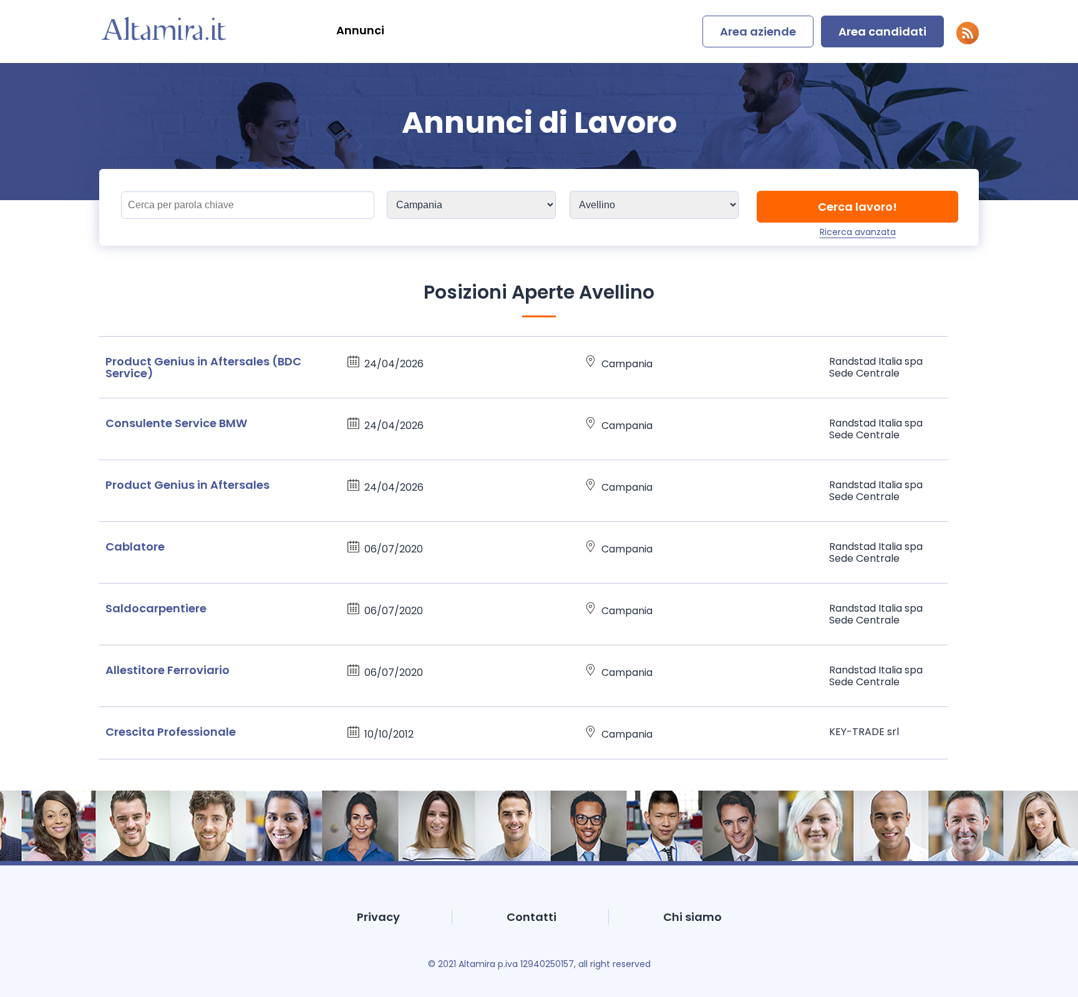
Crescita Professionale (170, 731)
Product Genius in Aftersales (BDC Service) (203, 367)
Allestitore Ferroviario (167, 670)
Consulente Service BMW (176, 423)
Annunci (360, 30)
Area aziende (758, 31)
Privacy (378, 917)
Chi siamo (692, 917)
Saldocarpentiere (155, 608)
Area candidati (882, 31)
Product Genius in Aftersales (187, 485)
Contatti (531, 917)
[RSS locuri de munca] (967, 41)
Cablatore (135, 546)
